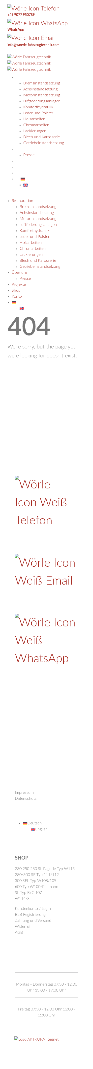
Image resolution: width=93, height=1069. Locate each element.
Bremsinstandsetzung (41, 83)
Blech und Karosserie (38, 261)
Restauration (35, 77)
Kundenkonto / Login (33, 909)
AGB (19, 933)
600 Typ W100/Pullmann (36, 887)
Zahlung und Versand (33, 921)
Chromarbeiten (36, 125)
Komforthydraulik (38, 107)
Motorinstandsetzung (41, 95)
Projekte (19, 284)
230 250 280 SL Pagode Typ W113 (45, 869)
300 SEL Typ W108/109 (35, 881)
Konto (17, 296)
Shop (16, 290)
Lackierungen (34, 131)
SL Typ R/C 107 (28, 893)
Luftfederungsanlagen (42, 101)
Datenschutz (25, 799)
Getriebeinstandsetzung (40, 266)
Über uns (20, 272)
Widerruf (23, 927)
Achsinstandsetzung (40, 89)
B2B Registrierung (30, 915)
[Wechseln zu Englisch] (25, 185)
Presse (25, 278)
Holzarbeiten (34, 119)
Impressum (24, 793)
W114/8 (22, 899)
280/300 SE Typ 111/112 (37, 875)
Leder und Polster (38, 113)
